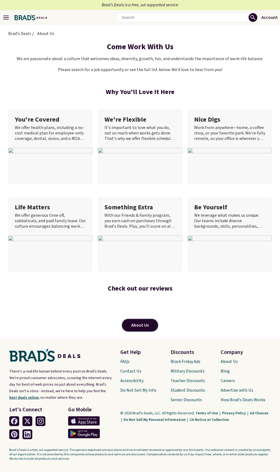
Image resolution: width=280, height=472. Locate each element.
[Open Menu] (6, 17)
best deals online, (24, 397)
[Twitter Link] (27, 421)
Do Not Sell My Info (138, 390)
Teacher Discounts (188, 380)
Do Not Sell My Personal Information (155, 420)
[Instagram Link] (40, 421)
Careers (228, 380)
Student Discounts (188, 390)
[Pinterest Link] (14, 434)
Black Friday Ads (185, 361)
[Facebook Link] (14, 421)
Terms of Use (207, 413)
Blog (225, 371)
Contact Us (130, 371)
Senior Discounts (186, 400)
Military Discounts (188, 371)
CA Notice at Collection (209, 420)
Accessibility (132, 380)
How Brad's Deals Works (243, 400)
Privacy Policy (234, 413)
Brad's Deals (19, 34)
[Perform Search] (253, 17)
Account (269, 17)
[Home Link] (30, 17)
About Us (140, 325)
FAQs (125, 361)
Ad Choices (259, 413)
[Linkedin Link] (27, 434)
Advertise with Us (237, 390)
